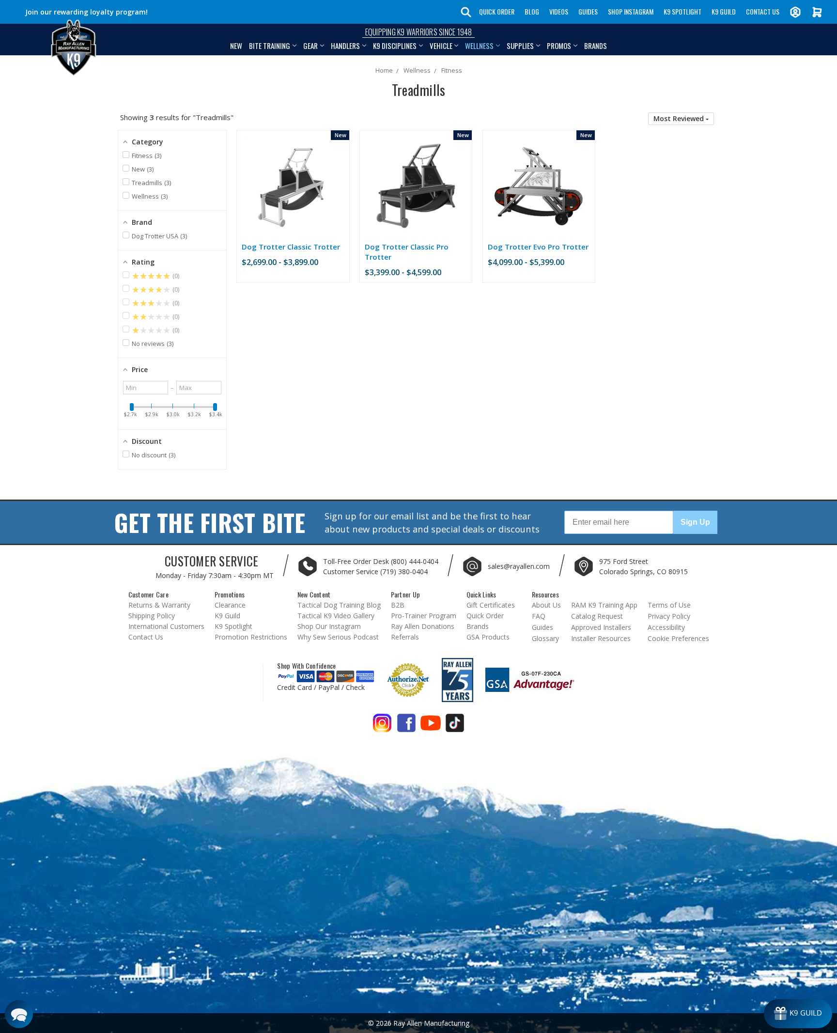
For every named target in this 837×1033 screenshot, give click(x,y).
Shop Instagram (630, 11)
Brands (595, 45)
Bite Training (269, 45)
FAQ (538, 616)
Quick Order (496, 11)
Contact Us (762, 11)
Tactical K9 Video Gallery (335, 615)
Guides (588, 11)
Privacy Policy (669, 616)
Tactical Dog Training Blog (339, 605)
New (236, 45)
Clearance (230, 605)
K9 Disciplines (395, 45)
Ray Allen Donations (422, 626)
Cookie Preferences (678, 638)
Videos (558, 11)
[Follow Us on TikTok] (455, 726)
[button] (681, 118)
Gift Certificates (490, 605)
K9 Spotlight (682, 11)
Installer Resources (601, 638)
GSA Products (488, 637)
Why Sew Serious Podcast (338, 637)
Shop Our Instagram (329, 626)
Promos (559, 45)
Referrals (405, 637)
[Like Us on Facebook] (406, 726)
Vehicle (441, 45)
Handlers (345, 45)
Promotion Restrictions (251, 637)
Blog (532, 11)
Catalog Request (597, 616)
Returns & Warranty (159, 605)
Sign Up (695, 522)
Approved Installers (601, 627)
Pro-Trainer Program (423, 615)
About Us (546, 605)
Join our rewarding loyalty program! (86, 11)
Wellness (479, 45)
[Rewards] (798, 1013)
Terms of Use (669, 605)
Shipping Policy (151, 615)
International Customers (166, 626)
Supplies (520, 45)
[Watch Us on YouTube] (430, 726)
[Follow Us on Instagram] (382, 726)
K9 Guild (724, 11)
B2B (397, 605)
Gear (310, 45)
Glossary (545, 638)
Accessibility (666, 627)
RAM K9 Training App (604, 605)
